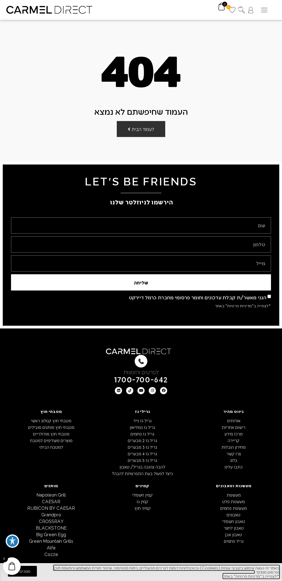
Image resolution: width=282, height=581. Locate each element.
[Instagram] (152, 390)
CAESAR (51, 501)
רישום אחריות (233, 427)
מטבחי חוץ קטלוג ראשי (51, 420)
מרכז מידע (233, 433)
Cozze (51, 554)
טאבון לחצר (234, 527)
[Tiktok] (129, 390)
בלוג (233, 460)
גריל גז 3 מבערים (142, 447)
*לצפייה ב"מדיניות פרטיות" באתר (243, 305)
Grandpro (51, 514)
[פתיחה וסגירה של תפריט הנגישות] (12, 541)
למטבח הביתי (51, 447)
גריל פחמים (233, 541)
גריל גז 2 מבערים (142, 440)
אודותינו (233, 420)
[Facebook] (163, 390)
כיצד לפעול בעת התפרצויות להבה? (142, 473)
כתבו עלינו (233, 466)
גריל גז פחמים (142, 433)
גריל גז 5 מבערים (142, 460)
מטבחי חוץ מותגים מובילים (51, 427)
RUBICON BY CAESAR (51, 508)
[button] (264, 10)
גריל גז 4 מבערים (142, 453)
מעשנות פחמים (233, 508)
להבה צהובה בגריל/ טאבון (142, 466)
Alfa (51, 547)
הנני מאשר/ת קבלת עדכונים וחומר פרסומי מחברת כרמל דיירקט (198, 297)
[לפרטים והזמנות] (141, 361)
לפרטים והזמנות (141, 371)
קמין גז (142, 501)
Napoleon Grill (51, 494)
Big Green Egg (51, 534)
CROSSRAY (51, 521)
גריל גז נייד (142, 420)
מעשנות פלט (233, 501)
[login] (251, 10)
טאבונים (233, 514)
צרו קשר (233, 453)
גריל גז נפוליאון (142, 427)
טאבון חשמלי (233, 521)
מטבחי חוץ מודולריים (51, 433)
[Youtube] (141, 390)
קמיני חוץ (142, 508)
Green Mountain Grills (51, 541)
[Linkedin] (118, 390)
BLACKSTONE (51, 527)
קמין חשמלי (142, 494)
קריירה (233, 440)
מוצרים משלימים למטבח (51, 440)
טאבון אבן (233, 534)
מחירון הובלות (233, 447)
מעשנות (234, 494)
